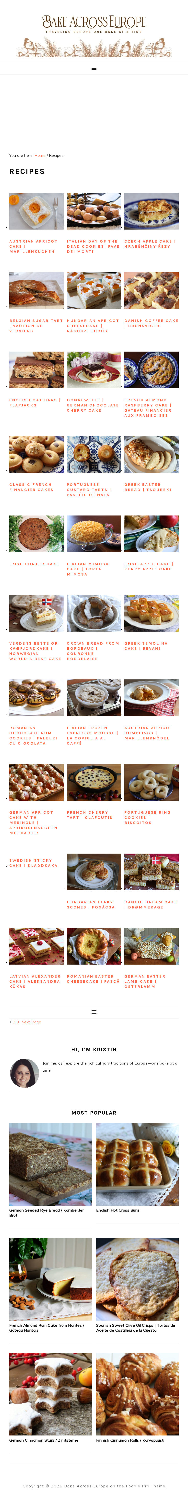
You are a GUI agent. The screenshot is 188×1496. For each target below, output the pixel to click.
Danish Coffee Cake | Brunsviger (151, 323)
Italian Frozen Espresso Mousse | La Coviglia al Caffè (92, 735)
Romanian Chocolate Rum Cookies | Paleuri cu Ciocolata (33, 735)
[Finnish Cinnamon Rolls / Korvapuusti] (137, 1434)
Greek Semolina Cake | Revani (146, 646)
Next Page (31, 1021)
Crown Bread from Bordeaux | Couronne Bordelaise (93, 651)
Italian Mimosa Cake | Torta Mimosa (88, 569)
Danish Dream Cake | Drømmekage (150, 904)
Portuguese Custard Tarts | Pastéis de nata (89, 489)
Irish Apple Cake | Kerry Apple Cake (149, 566)
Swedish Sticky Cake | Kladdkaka (33, 863)
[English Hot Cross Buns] (137, 1204)
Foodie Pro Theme (145, 1486)
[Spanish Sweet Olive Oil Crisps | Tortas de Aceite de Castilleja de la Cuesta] (137, 1319)
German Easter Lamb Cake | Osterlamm (145, 981)
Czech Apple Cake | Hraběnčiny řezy (150, 244)
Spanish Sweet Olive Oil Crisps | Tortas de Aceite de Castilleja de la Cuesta (135, 1328)
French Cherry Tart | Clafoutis (90, 815)
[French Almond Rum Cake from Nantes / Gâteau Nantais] (50, 1319)
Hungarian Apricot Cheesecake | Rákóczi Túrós (93, 325)
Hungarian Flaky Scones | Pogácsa (91, 904)
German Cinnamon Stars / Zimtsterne (43, 1440)
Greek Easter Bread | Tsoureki (148, 487)
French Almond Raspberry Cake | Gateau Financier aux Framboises (148, 408)
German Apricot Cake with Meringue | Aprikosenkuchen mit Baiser (33, 822)
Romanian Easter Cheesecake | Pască (93, 979)
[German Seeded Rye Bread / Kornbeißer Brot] (50, 1204)
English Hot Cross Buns (118, 1210)
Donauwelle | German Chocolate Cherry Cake (93, 405)
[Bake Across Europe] (94, 56)
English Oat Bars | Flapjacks (35, 402)
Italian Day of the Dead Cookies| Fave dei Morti (93, 246)
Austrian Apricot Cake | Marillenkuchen (33, 246)
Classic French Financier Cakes (31, 487)
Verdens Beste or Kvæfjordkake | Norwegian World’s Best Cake (35, 651)
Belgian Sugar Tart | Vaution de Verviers (36, 325)
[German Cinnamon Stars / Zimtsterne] (50, 1434)
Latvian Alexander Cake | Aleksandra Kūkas (35, 981)
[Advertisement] (94, 111)
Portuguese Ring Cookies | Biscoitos (147, 817)
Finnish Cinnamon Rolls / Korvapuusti (130, 1440)
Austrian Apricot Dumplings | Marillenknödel (148, 732)
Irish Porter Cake (34, 564)
